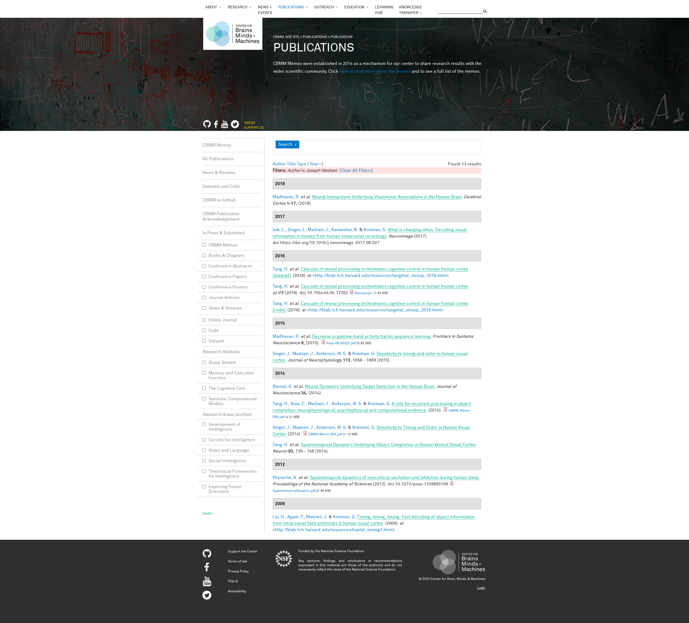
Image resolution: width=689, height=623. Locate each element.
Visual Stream (222, 362)
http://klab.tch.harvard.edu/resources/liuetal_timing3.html (334, 530)
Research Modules (221, 352)
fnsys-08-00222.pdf (341, 343)
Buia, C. (298, 404)
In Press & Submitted (223, 233)
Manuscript (363, 293)
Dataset (216, 341)
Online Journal (223, 320)
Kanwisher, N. (344, 230)
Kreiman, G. (375, 230)
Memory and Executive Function (231, 375)
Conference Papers (228, 276)
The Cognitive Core (227, 388)
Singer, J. (296, 230)
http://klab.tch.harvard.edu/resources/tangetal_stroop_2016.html (381, 275)
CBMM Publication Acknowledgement (221, 216)
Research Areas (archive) (227, 414)
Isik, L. (279, 230)
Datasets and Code (221, 186)
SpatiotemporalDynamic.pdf (294, 491)
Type (301, 164)
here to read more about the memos (375, 71)
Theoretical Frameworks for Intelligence (233, 473)
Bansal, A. (283, 386)
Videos (249, 123)
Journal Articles (224, 297)
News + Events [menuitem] (265, 10)
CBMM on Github (219, 200)
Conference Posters (228, 287)
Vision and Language (229, 450)
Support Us (254, 128)
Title (291, 164)
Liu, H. (279, 517)
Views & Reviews (218, 172)
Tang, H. (281, 269)
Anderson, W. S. (331, 353)
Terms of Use (237, 561)
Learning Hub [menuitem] (384, 10)
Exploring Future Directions (225, 489)
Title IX (233, 581)
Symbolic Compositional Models (233, 401)
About (211, 7)
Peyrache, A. (285, 477)
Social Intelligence (227, 461)
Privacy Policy (238, 571)
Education (354, 7)
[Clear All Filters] (356, 170)
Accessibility (237, 591)
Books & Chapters (226, 255)
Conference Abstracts (230, 266)
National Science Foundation (342, 551)
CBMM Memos (216, 145)
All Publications (218, 159)
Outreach (324, 7)
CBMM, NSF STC (286, 37)
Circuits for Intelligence (232, 440)
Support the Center (243, 551)
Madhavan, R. (286, 197)
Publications (291, 7)
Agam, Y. (295, 517)
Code (214, 330)
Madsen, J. (318, 230)
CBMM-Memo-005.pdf (325, 434)
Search (285, 144)
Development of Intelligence (224, 426)
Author (279, 164)
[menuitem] (214, 7)
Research (237, 7)
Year (314, 164)
